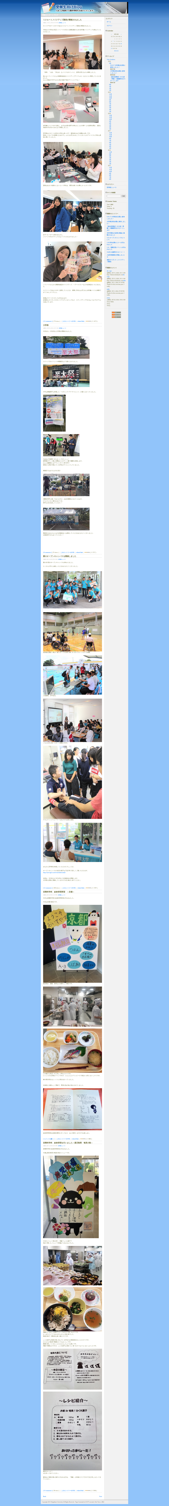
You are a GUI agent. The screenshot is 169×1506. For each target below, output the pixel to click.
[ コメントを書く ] (48, 1139)
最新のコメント (112, 268)
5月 (110, 107)
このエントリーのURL (69, 321)
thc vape (109, 271)
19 (121, 43)
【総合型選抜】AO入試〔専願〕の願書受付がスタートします (117, 79)
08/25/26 (116, 50)
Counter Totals (112, 201)
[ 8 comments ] (47, 552)
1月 (110, 90)
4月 (110, 109)
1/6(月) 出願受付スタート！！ (116, 252)
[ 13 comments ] (47, 321)
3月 (110, 86)
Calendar (110, 31)
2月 (110, 88)
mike (124, 280)
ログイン (109, 25)
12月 (110, 94)
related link (81, 321)
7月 (110, 104)
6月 (110, 84)
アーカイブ (110, 56)
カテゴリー (110, 184)
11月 (110, 96)
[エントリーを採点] (86, 321)
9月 (110, 63)
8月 (110, 102)
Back (44, 1496)
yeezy (108, 298)
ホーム (109, 22)
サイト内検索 (111, 192)
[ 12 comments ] (47, 888)
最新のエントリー (112, 213)
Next (100, 1496)
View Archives (111, 59)
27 (111, 48)
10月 (110, 98)
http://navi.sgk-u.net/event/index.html (54, 872)
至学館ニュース (62, 22)
